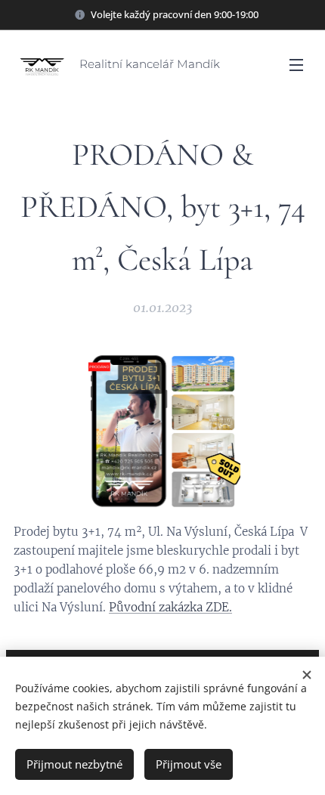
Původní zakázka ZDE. (170, 607)
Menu (296, 64)
